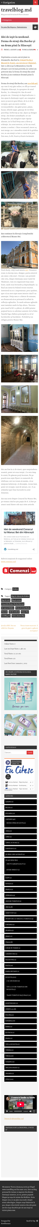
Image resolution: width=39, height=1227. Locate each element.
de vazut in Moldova (8, 608)
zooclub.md (32, 83)
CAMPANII (8, 819)
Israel (7, 936)
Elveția (8, 884)
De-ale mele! (10, 860)
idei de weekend (14, 612)
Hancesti (4, 612)
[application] (20, 1104)
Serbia (7, 1027)
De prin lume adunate (14, 854)
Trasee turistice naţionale (17, 995)
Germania (9, 895)
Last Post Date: (10, 663)
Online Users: (9, 644)
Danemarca (9, 849)
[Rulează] (7, 1111)
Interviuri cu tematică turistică (18, 919)
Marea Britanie (11, 971)
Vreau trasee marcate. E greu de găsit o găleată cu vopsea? (29, 628)
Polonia (8, 1015)
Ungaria (8, 1073)
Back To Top (31, 1221)
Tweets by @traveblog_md (14, 1118)
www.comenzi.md (8, 561)
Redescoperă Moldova (15, 823)
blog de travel (6, 600)
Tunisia (8, 1050)
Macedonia (9, 960)
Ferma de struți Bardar (23, 608)
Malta (7, 966)
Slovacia (8, 1033)
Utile (7, 1079)
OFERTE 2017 (9, 1009)
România (8, 1021)
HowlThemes (6, 1223)
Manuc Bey (24, 612)
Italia (7, 942)
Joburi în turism (11, 948)
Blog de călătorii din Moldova (20, 596)
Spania (7, 1038)
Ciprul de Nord (11, 843)
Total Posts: (8, 658)
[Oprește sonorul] (30, 1111)
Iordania (8, 925)
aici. (27, 270)
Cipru (7, 837)
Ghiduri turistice (12, 901)
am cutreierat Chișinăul (26, 63)
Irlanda (8, 930)
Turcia (8, 1056)
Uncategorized (11, 1068)
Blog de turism (16, 600)
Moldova (15, 589)
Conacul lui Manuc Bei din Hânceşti (13, 604)
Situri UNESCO (11, 870)
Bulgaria (8, 813)
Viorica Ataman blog (18, 616)
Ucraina (8, 1062)
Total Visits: (8, 653)
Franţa (8, 889)
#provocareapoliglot (14, 864)
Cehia (7, 831)
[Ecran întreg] (34, 1111)
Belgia (7, 808)
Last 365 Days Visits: (11, 649)
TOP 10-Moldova (11, 1044)
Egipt (7, 878)
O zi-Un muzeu (12, 981)
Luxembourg (10, 954)
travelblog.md (16, 9)
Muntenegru (10, 1003)
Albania (8, 802)
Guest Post (9, 913)
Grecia (8, 907)
